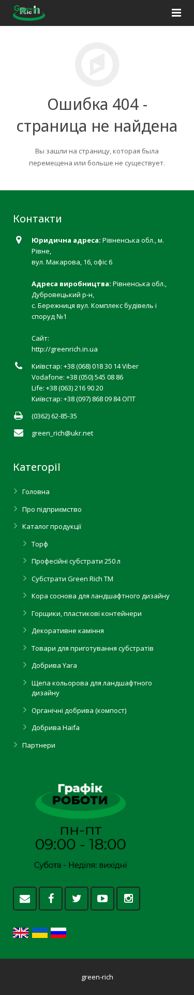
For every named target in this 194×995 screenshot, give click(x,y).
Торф (40, 544)
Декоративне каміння (68, 630)
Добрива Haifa (56, 727)
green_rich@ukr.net (62, 433)
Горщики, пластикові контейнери (87, 613)
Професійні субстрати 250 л (76, 561)
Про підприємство (52, 509)
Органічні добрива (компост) (79, 710)
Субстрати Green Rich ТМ (72, 578)
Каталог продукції (51, 526)
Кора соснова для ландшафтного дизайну (101, 595)
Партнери (38, 745)
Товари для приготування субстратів (93, 648)
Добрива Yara (54, 665)
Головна (36, 491)
